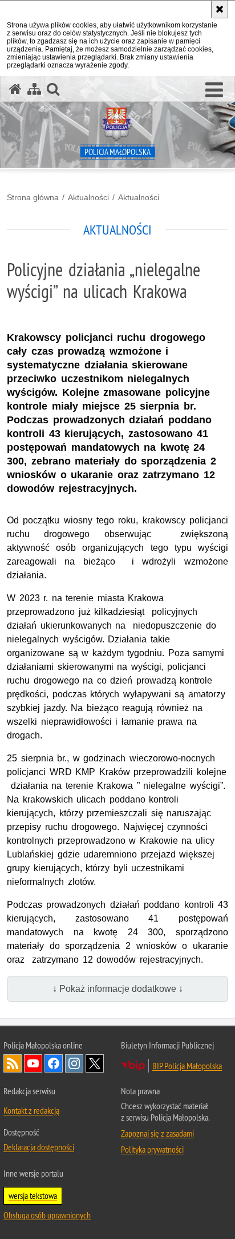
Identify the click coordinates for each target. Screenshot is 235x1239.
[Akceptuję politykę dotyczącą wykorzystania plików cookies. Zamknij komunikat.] (219, 9)
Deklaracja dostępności (38, 1147)
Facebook (53, 1063)
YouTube (33, 1063)
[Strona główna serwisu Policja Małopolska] (15, 89)
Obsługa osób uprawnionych (47, 1215)
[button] (214, 90)
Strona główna (33, 197)
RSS (12, 1063)
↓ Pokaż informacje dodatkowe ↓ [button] (117, 989)
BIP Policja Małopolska (187, 1065)
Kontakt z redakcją (31, 1110)
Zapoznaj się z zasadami (157, 1133)
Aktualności (88, 197)
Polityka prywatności (152, 1149)
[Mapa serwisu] (34, 89)
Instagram (74, 1063)
